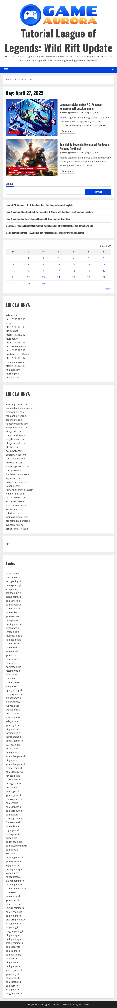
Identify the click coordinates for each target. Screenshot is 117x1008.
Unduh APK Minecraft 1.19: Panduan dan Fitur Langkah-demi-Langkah (39, 205)
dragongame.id (14, 993)
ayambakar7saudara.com (19, 408)
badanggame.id (14, 841)
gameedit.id (12, 814)
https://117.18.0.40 (15, 365)
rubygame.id (12, 705)
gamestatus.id (13, 981)
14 (13, 270)
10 (58, 264)
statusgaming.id (14, 942)
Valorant (30, 172)
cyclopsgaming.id (15, 880)
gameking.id (12, 978)
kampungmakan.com (17, 427)
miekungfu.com (14, 450)
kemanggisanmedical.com (19, 489)
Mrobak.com (12, 447)
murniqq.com (13, 373)
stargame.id (12, 686)
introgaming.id (13, 736)
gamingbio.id (13, 725)
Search (10, 184)
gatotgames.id (13, 779)
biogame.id (11, 760)
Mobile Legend (16, 172)
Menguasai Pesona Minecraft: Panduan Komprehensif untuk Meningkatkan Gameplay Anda (49, 226)
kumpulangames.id (16, 756)
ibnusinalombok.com (17, 517)
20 (103, 270)
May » (108, 288)
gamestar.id (12, 663)
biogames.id (12, 729)
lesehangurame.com (16, 404)
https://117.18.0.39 (15, 327)
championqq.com (15, 362)
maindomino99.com (16, 346)
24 (58, 277)
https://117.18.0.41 (15, 342)
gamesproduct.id (15, 771)
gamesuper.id (13, 659)
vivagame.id (12, 674)
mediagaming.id (14, 869)
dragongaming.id (15, 931)
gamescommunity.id (16, 845)
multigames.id (13, 966)
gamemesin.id (13, 647)
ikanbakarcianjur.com (17, 474)
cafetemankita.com (16, 454)
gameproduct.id (14, 810)
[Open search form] (113, 69)
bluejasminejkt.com (16, 443)
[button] (6, 70)
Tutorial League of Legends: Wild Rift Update (58, 40)
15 (28, 270)
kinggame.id (12, 989)
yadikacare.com (14, 509)
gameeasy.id (12, 974)
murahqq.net (12, 338)
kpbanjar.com (13, 485)
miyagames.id (13, 775)
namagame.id (13, 682)
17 (58, 270)
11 (73, 264)
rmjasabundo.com (15, 458)
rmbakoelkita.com (15, 435)
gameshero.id (13, 600)
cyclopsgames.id (14, 857)
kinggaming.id (13, 923)
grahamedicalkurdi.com (18, 520)
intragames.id (13, 733)
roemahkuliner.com (16, 415)
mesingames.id (14, 624)
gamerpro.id (12, 900)
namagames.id (13, 639)
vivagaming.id (13, 589)
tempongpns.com (15, 412)
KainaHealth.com (15, 501)
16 (43, 270)
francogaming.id (14, 799)
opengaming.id (14, 690)
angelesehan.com (15, 439)
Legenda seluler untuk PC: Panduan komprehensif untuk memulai (32, 117)
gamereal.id (12, 802)
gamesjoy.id (12, 849)
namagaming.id (14, 585)
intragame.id (12, 748)
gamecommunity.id (16, 888)
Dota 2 (12, 168)
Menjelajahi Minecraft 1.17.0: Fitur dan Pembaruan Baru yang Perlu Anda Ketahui (45, 232)
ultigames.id (12, 962)
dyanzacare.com (14, 524)
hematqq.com (13, 369)
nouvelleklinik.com (15, 497)
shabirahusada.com (16, 505)
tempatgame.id (14, 768)
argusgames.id (13, 697)
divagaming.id (13, 577)
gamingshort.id (14, 795)
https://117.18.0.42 (15, 334)
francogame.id (13, 822)
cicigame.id (11, 837)
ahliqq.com (11, 323)
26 (88, 277)
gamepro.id (12, 985)
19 (88, 270)
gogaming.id (12, 927)
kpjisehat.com (13, 478)
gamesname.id (13, 954)
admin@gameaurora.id (72, 112)
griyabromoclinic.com (17, 528)
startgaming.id (13, 592)
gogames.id (12, 958)
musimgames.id (14, 635)
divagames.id (12, 628)
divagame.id (12, 678)
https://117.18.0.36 (15, 319)
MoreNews (69, 1004)
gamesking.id (13, 950)
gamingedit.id (13, 791)
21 (13, 277)
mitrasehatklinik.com (17, 482)
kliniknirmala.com (15, 493)
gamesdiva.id (12, 612)
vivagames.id (12, 631)
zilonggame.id (13, 701)
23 (43, 277)
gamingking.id (13, 915)
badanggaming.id (15, 818)
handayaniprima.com (17, 423)
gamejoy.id (11, 892)
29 (28, 283)
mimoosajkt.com (14, 462)
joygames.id (12, 853)
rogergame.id (13, 830)
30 (43, 283)
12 (88, 264)
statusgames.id (14, 970)
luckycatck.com (13, 431)
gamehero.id (12, 651)
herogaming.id (13, 573)
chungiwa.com (13, 470)
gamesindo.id (13, 608)
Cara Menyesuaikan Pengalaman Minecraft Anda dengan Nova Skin (38, 219)
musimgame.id (13, 666)
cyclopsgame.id (14, 884)
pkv (8, 544)
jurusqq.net (12, 330)
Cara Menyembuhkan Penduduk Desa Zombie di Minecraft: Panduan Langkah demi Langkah (49, 212)
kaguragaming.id (15, 907)
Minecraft (41, 168)
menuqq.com (12, 377)
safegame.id (12, 721)
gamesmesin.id (14, 604)
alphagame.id (13, 834)
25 (73, 277)
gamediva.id (12, 655)
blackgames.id (13, 783)
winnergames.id (14, 694)
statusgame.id (13, 596)
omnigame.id (12, 752)
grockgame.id (13, 713)
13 (103, 264)
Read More (68, 132)
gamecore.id (12, 643)
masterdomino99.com (17, 354)
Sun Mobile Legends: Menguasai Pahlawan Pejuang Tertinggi (32, 157)
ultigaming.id (13, 935)
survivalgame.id (14, 717)
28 (13, 283)
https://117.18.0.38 (15, 350)
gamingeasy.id (13, 904)
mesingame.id (13, 670)
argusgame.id (13, 709)
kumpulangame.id (15, 764)
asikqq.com (11, 315)
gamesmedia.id (14, 861)
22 (28, 277)
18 (73, 270)
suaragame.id (13, 744)
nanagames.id (13, 876)
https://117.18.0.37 (15, 358)
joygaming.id (12, 873)
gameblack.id (13, 826)
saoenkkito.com (14, 419)
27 (103, 277)
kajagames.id (13, 865)
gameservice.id (13, 806)
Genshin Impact (26, 168)
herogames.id (13, 620)
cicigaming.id (12, 787)
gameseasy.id (13, 946)
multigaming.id (14, 939)
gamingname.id (14, 911)
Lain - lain (13, 132)
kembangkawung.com (17, 466)
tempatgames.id (14, 740)
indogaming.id (13, 581)
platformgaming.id (16, 919)
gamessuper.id (13, 616)
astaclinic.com (13, 513)
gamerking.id (13, 896)
